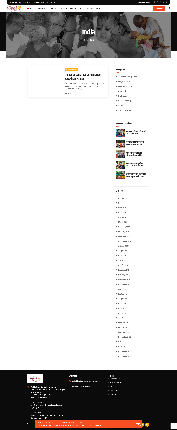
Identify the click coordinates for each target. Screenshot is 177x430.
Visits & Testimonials (71, 69)
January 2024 (123, 274)
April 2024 (122, 260)
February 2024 (124, 270)
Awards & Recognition (127, 77)
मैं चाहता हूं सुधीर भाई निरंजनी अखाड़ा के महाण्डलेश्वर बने (135, 143)
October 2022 (123, 342)
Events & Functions (126, 86)
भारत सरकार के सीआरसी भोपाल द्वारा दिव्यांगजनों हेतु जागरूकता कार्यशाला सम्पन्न (134, 154)
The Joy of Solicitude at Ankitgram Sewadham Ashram (83, 77)
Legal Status (113, 390)
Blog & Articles (124, 81)
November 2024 (124, 241)
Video (120, 105)
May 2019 (122, 346)
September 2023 (124, 294)
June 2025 (122, 207)
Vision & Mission (115, 378)
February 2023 (124, 322)
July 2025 (122, 203)
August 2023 (123, 298)
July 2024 (122, 255)
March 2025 (123, 222)
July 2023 (122, 303)
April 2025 (122, 217)
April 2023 (122, 318)
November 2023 (124, 284)
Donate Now (159, 8)
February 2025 (124, 227)
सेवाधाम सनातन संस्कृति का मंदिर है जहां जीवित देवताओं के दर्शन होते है (134, 164)
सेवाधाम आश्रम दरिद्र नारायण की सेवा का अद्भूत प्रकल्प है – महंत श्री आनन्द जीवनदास (136, 175)
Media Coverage (125, 100)
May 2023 (122, 313)
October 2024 (123, 246)
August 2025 (123, 198)
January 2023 (123, 327)
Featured (122, 91)
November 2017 (124, 351)
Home (84, 40)
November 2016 (124, 356)
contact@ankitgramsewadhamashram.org (85, 381)
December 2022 (124, 332)
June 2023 (122, 308)
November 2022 (124, 337)
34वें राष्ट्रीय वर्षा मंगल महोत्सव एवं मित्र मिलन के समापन (136, 132)
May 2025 (122, 212)
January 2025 (123, 231)
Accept (138, 424)
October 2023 (123, 289)
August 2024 (123, 251)
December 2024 (124, 236)
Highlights (122, 96)
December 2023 (124, 279)
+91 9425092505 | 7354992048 (47, 2)
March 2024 (123, 265)
